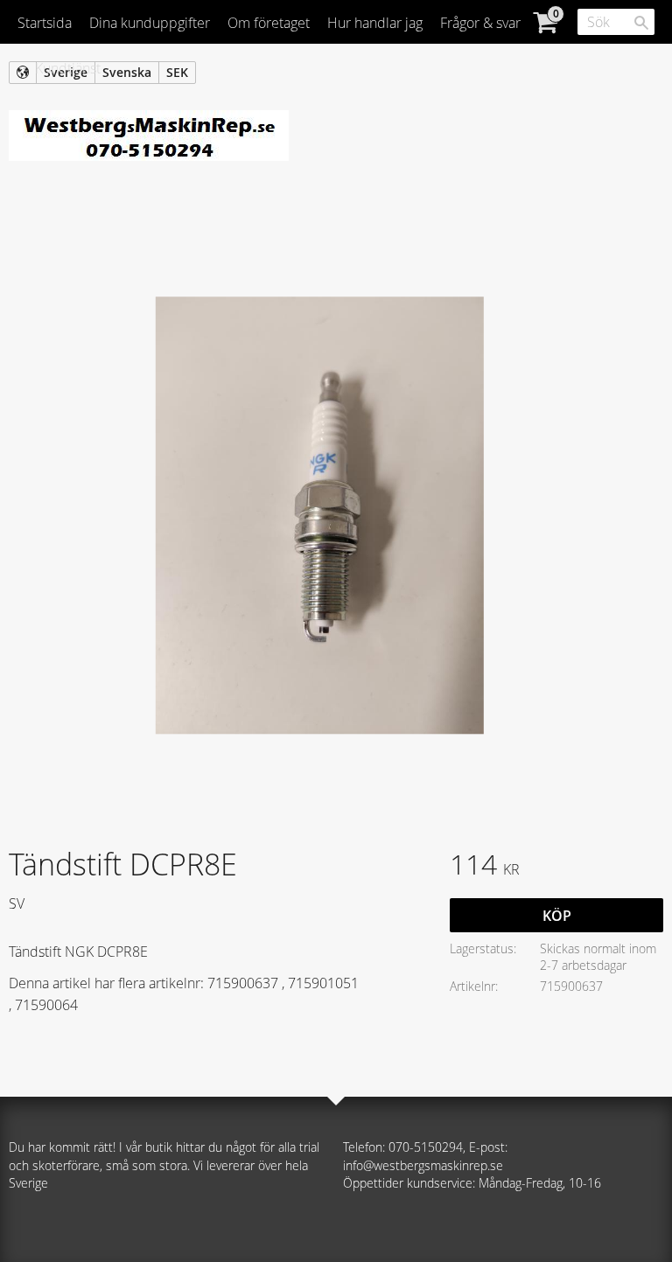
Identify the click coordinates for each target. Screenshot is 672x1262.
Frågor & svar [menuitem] (480, 22)
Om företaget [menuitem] (269, 22)
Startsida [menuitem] (45, 22)
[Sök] (641, 23)
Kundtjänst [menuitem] (68, 68)
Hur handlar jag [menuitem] (375, 22)
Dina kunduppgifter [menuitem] (149, 22)
